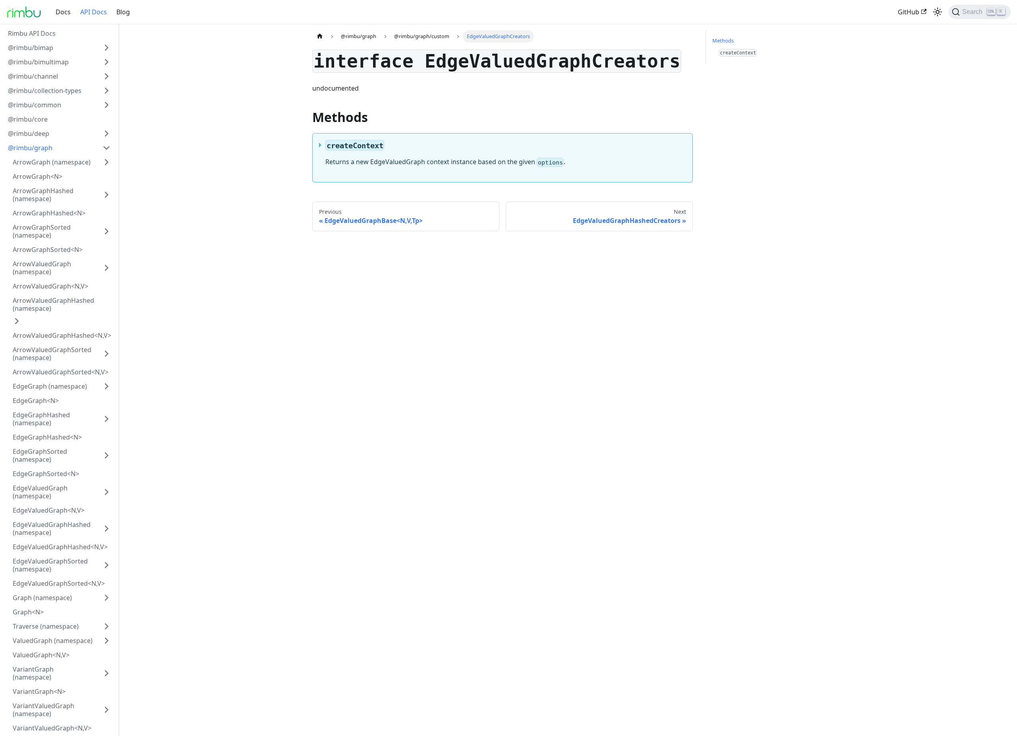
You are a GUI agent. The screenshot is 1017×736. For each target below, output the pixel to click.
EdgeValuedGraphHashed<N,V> (60, 546)
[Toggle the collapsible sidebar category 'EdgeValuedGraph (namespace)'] (106, 492)
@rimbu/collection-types (44, 90)
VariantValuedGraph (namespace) (43, 709)
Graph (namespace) (42, 597)
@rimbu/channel (33, 76)
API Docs (93, 12)
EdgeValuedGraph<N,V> (49, 510)
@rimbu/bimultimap (38, 62)
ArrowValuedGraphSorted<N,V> (60, 372)
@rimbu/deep (28, 133)
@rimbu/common (34, 105)
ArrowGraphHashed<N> (49, 213)
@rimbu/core (28, 119)
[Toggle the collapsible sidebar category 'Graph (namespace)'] (106, 597)
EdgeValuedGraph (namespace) (40, 492)
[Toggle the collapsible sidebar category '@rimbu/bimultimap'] (106, 62)
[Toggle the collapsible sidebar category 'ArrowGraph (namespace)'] (106, 162)
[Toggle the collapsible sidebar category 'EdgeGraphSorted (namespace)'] (106, 455)
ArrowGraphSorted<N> (48, 249)
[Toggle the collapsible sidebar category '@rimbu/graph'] (106, 147)
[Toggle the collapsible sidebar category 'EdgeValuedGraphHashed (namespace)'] (106, 528)
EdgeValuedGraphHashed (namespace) (52, 528)
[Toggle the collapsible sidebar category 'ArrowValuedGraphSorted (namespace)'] (106, 353)
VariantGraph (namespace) (33, 673)
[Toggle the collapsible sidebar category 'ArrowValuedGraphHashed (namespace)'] (16, 321)
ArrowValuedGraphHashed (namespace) (53, 304)
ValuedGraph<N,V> (41, 655)
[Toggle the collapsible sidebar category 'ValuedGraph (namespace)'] (106, 640)
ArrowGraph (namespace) (52, 162)
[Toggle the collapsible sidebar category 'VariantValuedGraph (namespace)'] (106, 709)
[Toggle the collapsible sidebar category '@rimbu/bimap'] (106, 47)
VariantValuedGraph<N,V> (52, 728)
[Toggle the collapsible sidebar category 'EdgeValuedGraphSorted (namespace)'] (106, 565)
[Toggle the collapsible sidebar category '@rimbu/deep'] (106, 133)
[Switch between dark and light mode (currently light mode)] (937, 12)
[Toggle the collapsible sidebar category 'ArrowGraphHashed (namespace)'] (106, 194)
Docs (63, 12)
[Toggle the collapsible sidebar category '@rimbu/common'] (106, 105)
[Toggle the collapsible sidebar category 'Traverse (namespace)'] (106, 626)
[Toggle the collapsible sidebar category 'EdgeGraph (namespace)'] (106, 386)
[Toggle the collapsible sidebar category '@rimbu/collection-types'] (106, 90)
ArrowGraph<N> (37, 176)
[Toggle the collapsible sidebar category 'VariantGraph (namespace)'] (106, 673)
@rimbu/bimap (30, 47)
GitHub (908, 12)
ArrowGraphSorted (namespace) (42, 231)
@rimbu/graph (30, 147)
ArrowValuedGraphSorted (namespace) (52, 353)
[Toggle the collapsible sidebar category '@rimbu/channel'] (106, 76)
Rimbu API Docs (32, 33)
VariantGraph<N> (39, 691)
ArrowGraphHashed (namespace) (43, 194)
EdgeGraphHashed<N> (47, 437)
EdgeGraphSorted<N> (46, 473)
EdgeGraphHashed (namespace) (41, 419)
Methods (723, 40)
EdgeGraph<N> (36, 400)
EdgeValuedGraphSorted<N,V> (59, 583)
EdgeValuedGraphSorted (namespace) (50, 565)
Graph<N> (28, 612)
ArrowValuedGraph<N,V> (50, 286)
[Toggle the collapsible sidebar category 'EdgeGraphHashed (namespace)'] (106, 419)
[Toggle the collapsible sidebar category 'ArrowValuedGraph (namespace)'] (106, 268)
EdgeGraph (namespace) (50, 386)
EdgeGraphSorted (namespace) (40, 455)
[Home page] (319, 36)
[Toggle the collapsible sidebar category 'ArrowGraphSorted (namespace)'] (106, 231)
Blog (123, 12)
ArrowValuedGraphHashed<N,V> (62, 335)
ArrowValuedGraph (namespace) (42, 268)
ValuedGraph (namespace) (53, 640)
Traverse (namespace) (46, 626)
